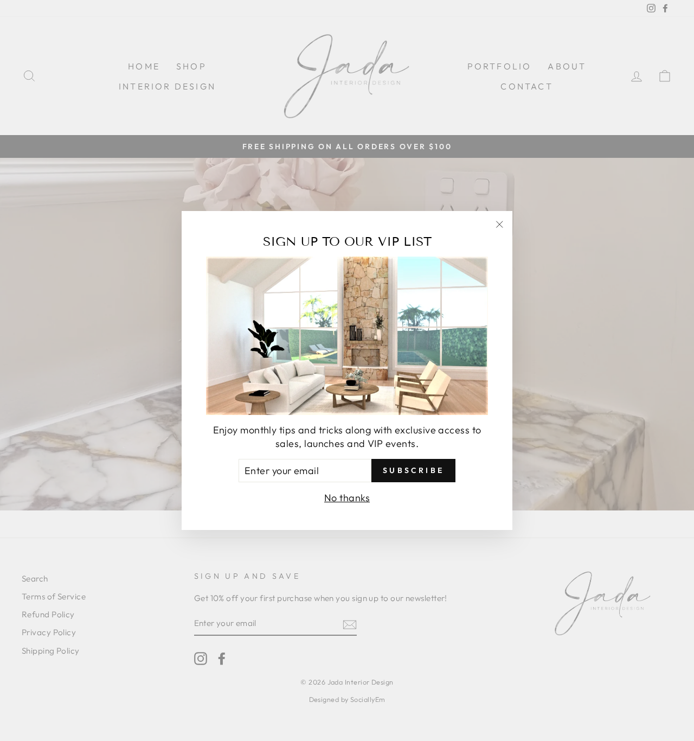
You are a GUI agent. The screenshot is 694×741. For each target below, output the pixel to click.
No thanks (347, 497)
